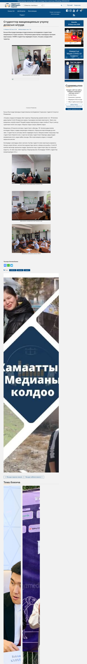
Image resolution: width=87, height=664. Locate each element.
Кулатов (20, 270)
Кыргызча (77, 5)
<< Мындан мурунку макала (13, 477)
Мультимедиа (32, 11)
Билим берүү (72, 95)
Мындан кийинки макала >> (34, 477)
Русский (69, 5)
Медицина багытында (75, 99)
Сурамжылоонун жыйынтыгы (74, 106)
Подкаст (22, 15)
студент (27, 270)
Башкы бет (11, 11)
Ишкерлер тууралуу (74, 97)
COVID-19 (12, 270)
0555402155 (65, 1)
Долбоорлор (21, 11)
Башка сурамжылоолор (74, 109)
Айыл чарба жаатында (75, 102)
